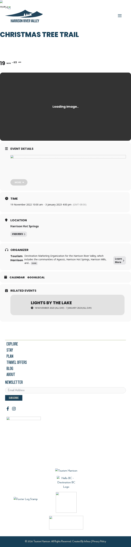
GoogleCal (36, 277)
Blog (9, 368)
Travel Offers (16, 362)
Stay (9, 350)
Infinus (87, 541)
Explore (12, 344)
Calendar (17, 277)
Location (18, 220)
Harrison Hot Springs (24, 226)
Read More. (34, 263)
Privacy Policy (99, 541)
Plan (9, 356)
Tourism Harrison (16, 258)
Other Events (17, 234)
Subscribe (14, 397)
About (10, 374)
